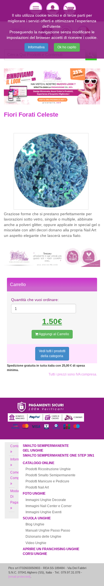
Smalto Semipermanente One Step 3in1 (58, 455)
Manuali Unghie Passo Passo (48, 530)
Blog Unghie (35, 524)
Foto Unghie (34, 493)
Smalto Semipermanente (46, 446)
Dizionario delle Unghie (43, 537)
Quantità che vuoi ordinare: (35, 299)
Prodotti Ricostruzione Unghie (48, 469)
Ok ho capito (66, 47)
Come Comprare (18, 475)
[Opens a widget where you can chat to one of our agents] (83, 576)
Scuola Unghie (37, 518)
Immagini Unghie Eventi (44, 512)
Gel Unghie (33, 450)
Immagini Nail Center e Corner (49, 506)
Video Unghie (36, 543)
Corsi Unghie (35, 554)
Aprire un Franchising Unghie (51, 549)
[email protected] (19, 576)
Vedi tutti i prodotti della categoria (52, 353)
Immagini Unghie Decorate (46, 500)
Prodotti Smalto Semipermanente (50, 475)
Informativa (36, 47)
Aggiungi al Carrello (53, 334)
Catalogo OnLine (38, 463)
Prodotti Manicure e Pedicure (47, 481)
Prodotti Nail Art (37, 487)
